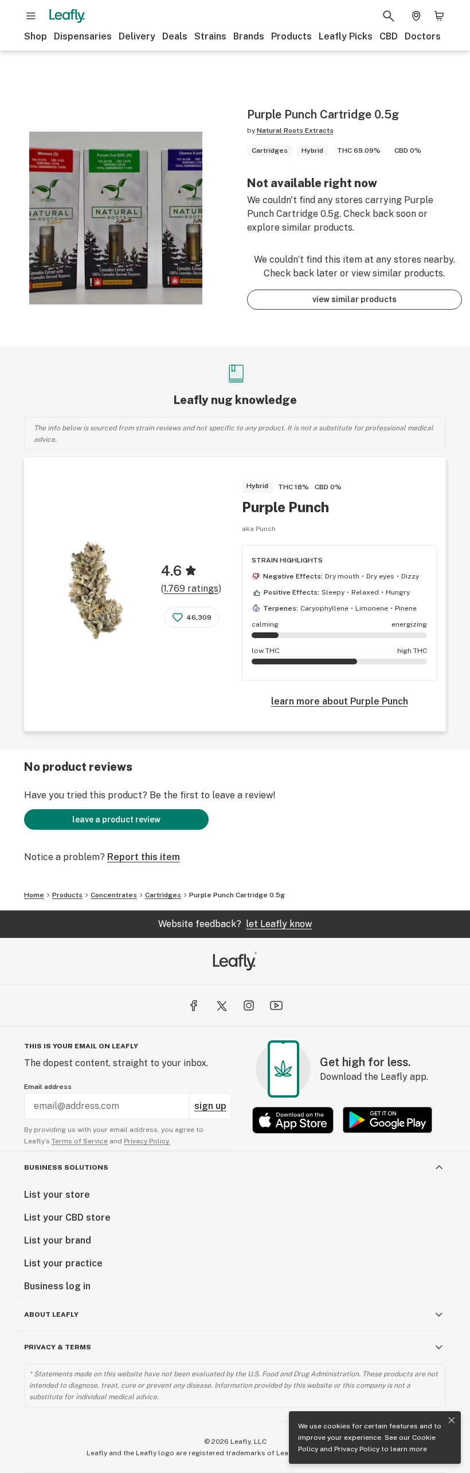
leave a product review (116, 819)
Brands (248, 36)
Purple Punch (285, 507)
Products (291, 36)
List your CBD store (67, 1217)
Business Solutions (66, 1167)
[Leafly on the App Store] (293, 1120)
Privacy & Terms (57, 1347)
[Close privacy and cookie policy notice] (451, 1420)
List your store (57, 1194)
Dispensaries (83, 36)
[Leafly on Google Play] (387, 1120)
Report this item (143, 857)
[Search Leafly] (388, 16)
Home (34, 895)
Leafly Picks (346, 36)
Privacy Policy (356, 1449)
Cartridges (163, 895)
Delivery (137, 36)
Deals (174, 36)
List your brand (57, 1240)
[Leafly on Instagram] (249, 1005)
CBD (388, 36)
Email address (48, 1087)
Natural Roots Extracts (295, 130)
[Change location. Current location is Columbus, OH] (416, 16)
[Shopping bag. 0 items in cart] (439, 16)
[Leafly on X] (221, 1005)
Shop (35, 36)
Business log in (57, 1286)
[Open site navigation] (31, 16)
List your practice (63, 1263)
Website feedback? (235, 923)
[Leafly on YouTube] (276, 1005)
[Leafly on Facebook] (193, 1005)
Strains (210, 36)
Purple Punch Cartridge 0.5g (237, 895)
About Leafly (51, 1314)
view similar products (354, 299)
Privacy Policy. (147, 1141)
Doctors (423, 36)
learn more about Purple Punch (339, 701)
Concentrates (114, 895)
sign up (210, 1105)
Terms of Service (80, 1141)
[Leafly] (67, 16)
